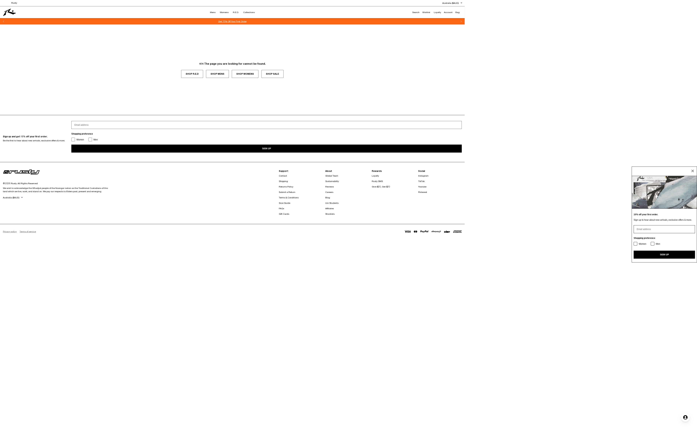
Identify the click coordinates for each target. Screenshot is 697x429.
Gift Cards (284, 214)
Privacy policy (10, 231)
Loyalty (375, 175)
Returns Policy (286, 186)
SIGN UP (266, 148)
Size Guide (284, 203)
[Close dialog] (692, 170)
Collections (249, 12)
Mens (212, 12)
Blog (327, 197)
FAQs (281, 208)
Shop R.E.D (192, 73)
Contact (283, 175)
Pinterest (422, 192)
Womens (224, 12)
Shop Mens (217, 73)
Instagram (423, 175)
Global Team (331, 175)
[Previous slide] (3, 21)
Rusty (14, 2)
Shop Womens (245, 73)
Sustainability (332, 181)
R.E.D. (236, 12)
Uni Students (332, 203)
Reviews (329, 186)
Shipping (283, 181)
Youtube (422, 186)
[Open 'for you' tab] (685, 417)
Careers (329, 192)
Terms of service (28, 231)
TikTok (421, 181)
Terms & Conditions (289, 197)
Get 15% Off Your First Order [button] (219, 21)
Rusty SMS (377, 181)
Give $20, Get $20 (381, 186)
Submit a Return (287, 192)
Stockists (330, 214)
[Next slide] (461, 21)
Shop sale (272, 73)
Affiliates (329, 208)
